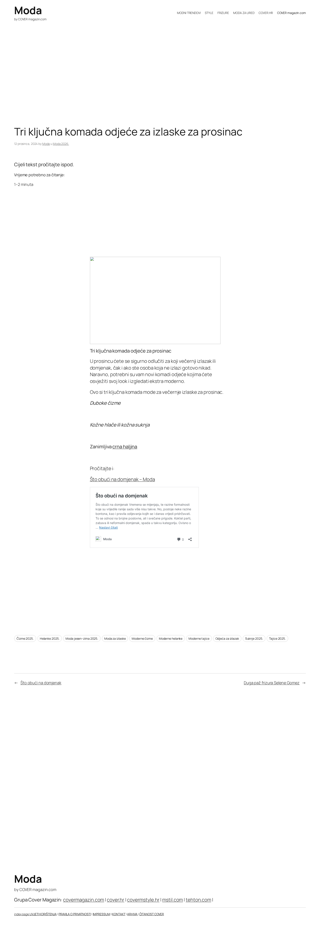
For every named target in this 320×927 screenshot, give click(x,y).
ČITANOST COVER (151, 914)
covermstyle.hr (143, 899)
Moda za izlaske (115, 638)
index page (22, 914)
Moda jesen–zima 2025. (82, 638)
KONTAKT (118, 914)
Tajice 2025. (277, 638)
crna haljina (124, 446)
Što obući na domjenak (40, 682)
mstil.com (172, 899)
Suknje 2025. (254, 638)
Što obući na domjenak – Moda (122, 479)
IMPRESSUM (101, 914)
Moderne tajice (199, 638)
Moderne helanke (171, 638)
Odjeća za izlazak (227, 638)
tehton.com (198, 899)
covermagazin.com (83, 899)
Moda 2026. (61, 144)
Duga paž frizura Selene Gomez (272, 682)
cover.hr (115, 899)
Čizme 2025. (25, 638)
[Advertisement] (144, 91)
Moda (28, 10)
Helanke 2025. (50, 638)
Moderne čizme (142, 638)
